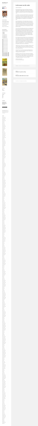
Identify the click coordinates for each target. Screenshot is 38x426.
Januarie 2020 (3, 172)
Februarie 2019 (3, 180)
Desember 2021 (4, 153)
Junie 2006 (3, 318)
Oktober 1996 (3, 417)
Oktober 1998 (3, 397)
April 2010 (3, 278)
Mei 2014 (3, 235)
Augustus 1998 (3, 398)
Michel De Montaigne (4, 103)
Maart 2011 (3, 270)
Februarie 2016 (3, 215)
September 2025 (4, 120)
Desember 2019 (4, 173)
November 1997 (4, 408)
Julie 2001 (3, 369)
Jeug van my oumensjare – (5, 52)
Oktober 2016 (3, 206)
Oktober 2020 (3, 166)
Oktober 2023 (3, 136)
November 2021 (4, 154)
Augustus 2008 (3, 298)
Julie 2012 (3, 255)
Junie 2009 (3, 288)
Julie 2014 (3, 233)
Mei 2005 (3, 333)
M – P (2, 96)
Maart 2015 (3, 224)
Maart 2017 (3, 201)
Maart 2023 (3, 139)
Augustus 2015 (3, 219)
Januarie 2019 (3, 181)
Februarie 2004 (3, 350)
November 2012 (4, 251)
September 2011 (4, 263)
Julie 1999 (3, 388)
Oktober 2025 (3, 119)
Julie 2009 (3, 287)
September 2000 (4, 377)
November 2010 (4, 273)
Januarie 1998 (3, 406)
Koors (2, 89)
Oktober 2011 (3, 262)
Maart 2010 (3, 279)
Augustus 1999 (3, 387)
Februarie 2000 (3, 381)
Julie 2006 (3, 317)
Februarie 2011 (3, 271)
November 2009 (4, 282)
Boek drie (4, 33)
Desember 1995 (4, 422)
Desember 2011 (4, 261)
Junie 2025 (3, 121)
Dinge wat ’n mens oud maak (5, 26)
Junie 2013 (3, 243)
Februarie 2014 (3, 237)
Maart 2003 (3, 361)
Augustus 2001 (3, 368)
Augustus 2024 (3, 128)
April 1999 (3, 390)
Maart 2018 (3, 192)
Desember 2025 (4, 118)
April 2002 (3, 363)
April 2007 (3, 309)
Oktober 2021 (3, 155)
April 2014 (3, 236)
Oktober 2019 (3, 175)
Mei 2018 (3, 190)
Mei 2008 (3, 300)
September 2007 (4, 306)
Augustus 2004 (3, 343)
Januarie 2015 (3, 226)
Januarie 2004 (3, 351)
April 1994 (3, 423)
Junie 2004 (3, 345)
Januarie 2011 (3, 272)
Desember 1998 (4, 395)
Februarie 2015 (3, 225)
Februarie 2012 (3, 260)
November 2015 (4, 218)
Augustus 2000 (3, 378)
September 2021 (4, 156)
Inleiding (3, 94)
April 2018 (3, 191)
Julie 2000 (3, 379)
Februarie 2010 (3, 280)
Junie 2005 (3, 332)
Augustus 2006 (3, 316)
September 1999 (4, 386)
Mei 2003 (3, 360)
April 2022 (3, 148)
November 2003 (4, 353)
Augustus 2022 (3, 145)
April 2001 (3, 372)
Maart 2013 (3, 246)
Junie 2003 (3, 359)
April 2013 (3, 245)
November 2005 (4, 326)
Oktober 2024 (3, 127)
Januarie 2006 (3, 324)
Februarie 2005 (3, 336)
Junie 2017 (3, 198)
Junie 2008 (3, 299)
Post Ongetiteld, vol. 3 (4, 37)
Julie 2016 (3, 209)
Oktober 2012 (3, 252)
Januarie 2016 (3, 216)
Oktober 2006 (3, 314)
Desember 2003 (4, 352)
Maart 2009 (3, 291)
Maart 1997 (3, 413)
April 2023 (3, 138)
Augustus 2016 (3, 208)
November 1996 (4, 416)
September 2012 (4, 253)
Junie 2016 (3, 210)
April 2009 (3, 290)
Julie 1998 (3, 399)
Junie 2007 (3, 307)
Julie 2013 (3, 242)
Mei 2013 (3, 244)
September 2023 (4, 137)
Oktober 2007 (3, 305)
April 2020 (3, 171)
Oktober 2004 (3, 341)
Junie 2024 (3, 129)
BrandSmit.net (5, 2)
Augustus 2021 (3, 157)
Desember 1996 (4, 415)
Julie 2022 (3, 146)
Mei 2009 (3, 289)
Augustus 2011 (3, 264)
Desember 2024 (4, 126)
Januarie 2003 (3, 362)
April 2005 (3, 334)
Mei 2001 (3, 371)
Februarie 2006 (3, 323)
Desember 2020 (4, 164)
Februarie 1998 (3, 405)
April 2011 (3, 269)
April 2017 (3, 200)
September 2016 (4, 207)
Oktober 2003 (3, 354)
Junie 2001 (3, 370)
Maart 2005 (3, 335)
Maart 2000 (3, 380)
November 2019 (4, 174)
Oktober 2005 (3, 327)
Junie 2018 (3, 189)
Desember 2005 (4, 325)
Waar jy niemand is (4, 29)
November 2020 (4, 165)
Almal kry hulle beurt (4, 25)
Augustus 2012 (3, 254)
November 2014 (4, 228)
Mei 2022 (3, 147)
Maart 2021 (3, 162)
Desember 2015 (4, 217)
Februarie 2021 (3, 163)
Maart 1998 (3, 404)
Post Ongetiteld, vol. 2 (4, 36)
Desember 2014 (4, 227)
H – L (2, 95)
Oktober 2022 (3, 144)
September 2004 (4, 342)
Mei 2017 (3, 199)
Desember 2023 (4, 135)
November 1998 (4, 396)
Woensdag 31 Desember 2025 (5, 24)
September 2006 (4, 315)
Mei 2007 (3, 308)
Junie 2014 (3, 234)
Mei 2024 (3, 130)
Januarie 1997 (3, 414)
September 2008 (4, 297)
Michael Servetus (4, 102)
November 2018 (4, 183)
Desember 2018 (4, 182)
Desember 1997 (4, 407)
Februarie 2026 (3, 117)
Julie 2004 (3, 344)
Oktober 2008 (3, 296)
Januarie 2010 (3, 281)
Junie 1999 (3, 389)
